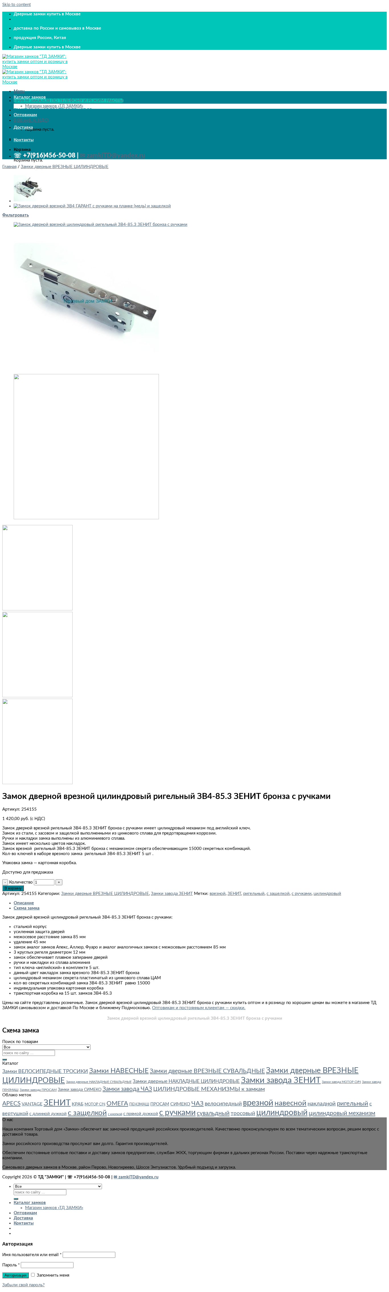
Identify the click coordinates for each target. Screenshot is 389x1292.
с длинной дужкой (48, 1114)
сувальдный (213, 1113)
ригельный (254, 894)
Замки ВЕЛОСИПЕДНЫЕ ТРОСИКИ (45, 1071)
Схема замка (27, 908)
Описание (24, 903)
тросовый (243, 1113)
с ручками (302, 894)
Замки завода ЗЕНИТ (172, 894)
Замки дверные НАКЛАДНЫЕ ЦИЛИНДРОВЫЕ (186, 1081)
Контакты (24, 140)
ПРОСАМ (159, 1104)
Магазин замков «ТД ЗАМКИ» (54, 106)
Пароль (11, 1265)
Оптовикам (25, 115)
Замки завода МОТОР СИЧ (341, 1082)
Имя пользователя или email (32, 1255)
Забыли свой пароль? (23, 1285)
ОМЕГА (117, 1104)
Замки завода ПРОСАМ (38, 1089)
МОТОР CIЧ (95, 1104)
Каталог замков (30, 97)
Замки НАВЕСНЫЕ (119, 1070)
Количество (21, 882)
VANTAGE (32, 1104)
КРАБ (77, 1104)
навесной (290, 1103)
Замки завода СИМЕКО (79, 1090)
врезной (218, 894)
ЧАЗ (197, 1103)
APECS (11, 1104)
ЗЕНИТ (234, 894)
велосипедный (223, 1104)
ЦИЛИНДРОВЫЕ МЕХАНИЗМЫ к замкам (209, 1089)
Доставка (23, 127)
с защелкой (278, 894)
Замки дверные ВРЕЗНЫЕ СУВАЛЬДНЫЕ (207, 1071)
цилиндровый (327, 894)
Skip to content (16, 5)
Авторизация (15, 1275)
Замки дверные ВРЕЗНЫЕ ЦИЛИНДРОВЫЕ (64, 167)
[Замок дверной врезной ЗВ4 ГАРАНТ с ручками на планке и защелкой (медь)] (92, 206)
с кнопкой (115, 1114)
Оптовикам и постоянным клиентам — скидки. (198, 1008)
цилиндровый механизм (342, 1113)
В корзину (13, 888)
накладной (322, 1104)
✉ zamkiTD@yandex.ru (112, 155)
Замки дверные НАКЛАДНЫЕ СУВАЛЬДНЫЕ (99, 1082)
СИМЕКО (180, 1104)
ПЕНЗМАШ (139, 1104)
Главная (9, 167)
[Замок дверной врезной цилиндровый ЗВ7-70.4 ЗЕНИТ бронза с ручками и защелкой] (28, 201)
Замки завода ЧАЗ (127, 1089)
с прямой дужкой (140, 1114)
